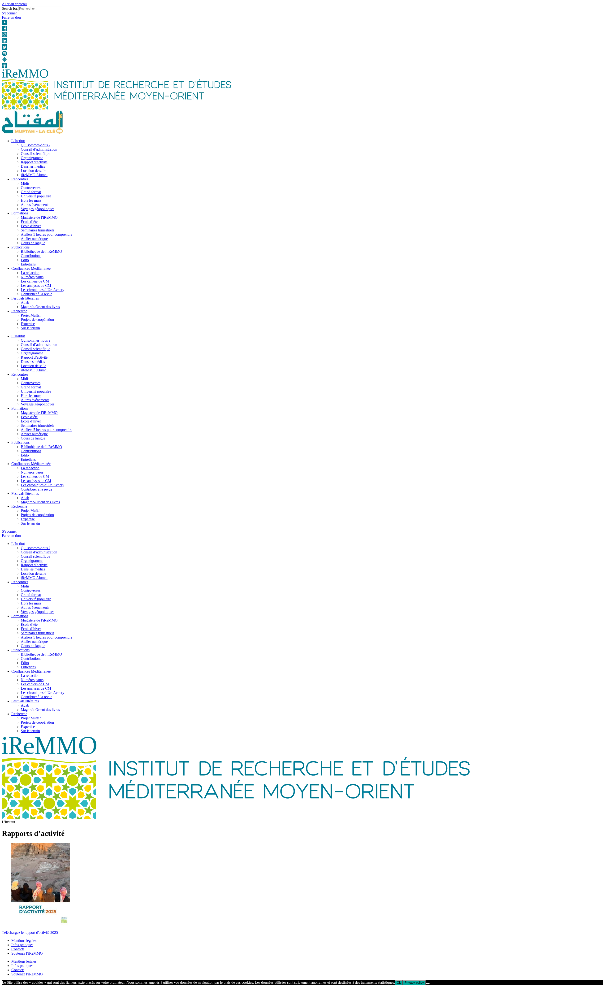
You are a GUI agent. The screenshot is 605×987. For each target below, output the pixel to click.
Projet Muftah (31, 315)
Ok (399, 982)
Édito (25, 260)
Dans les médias (33, 166)
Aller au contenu (14, 4)
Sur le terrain (30, 328)
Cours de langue (33, 243)
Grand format (31, 192)
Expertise (28, 324)
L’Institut (18, 141)
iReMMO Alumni (34, 175)
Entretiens (28, 264)
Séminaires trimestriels (37, 230)
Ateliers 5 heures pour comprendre (46, 234)
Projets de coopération (37, 319)
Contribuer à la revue (36, 294)
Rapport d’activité (34, 162)
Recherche (19, 311)
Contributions (31, 256)
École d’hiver (31, 226)
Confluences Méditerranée (31, 268)
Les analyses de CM (36, 285)
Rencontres (19, 179)
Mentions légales (23, 941)
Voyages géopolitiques (37, 209)
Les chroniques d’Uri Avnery (42, 290)
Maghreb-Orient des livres (40, 307)
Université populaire (36, 196)
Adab (25, 302)
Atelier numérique (34, 239)
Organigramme (32, 158)
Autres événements (35, 205)
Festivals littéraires (25, 298)
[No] (428, 983)
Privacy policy (414, 982)
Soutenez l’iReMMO (27, 953)
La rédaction (30, 273)
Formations (19, 213)
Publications (20, 247)
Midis (25, 183)
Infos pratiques (22, 945)
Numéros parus (32, 277)
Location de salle (33, 171)
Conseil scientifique (35, 154)
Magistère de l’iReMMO (39, 217)
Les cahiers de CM (35, 281)
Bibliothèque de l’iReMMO (41, 251)
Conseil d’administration (39, 149)
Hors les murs (31, 200)
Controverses (30, 188)
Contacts (17, 949)
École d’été (29, 222)
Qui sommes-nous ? (35, 145)
